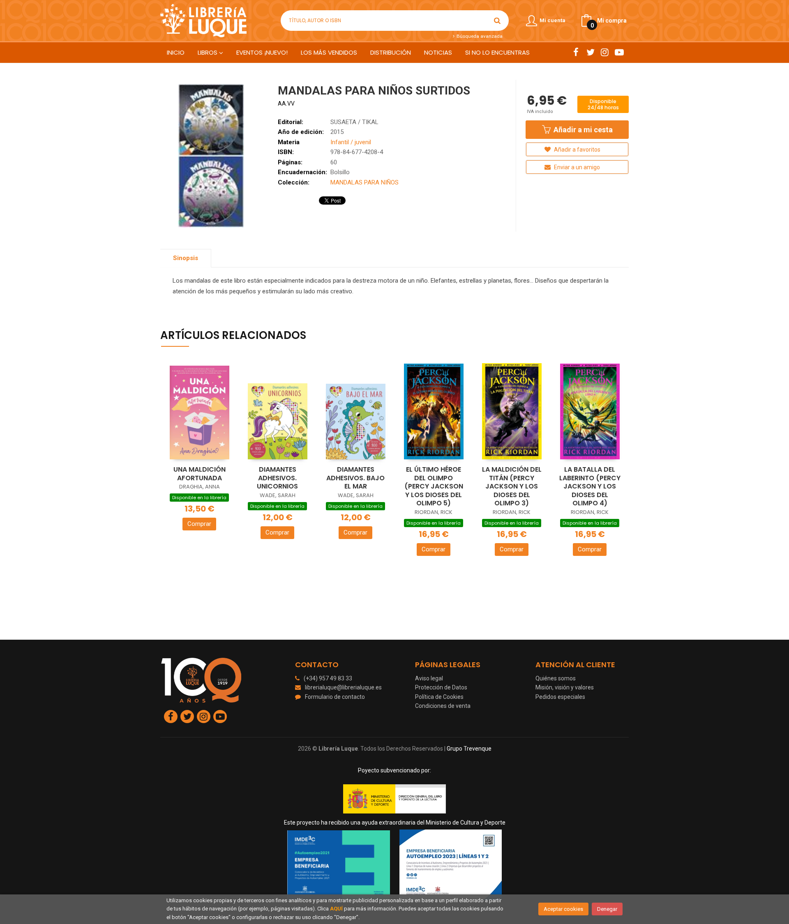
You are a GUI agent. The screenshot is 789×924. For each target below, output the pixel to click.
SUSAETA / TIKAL (354, 122)
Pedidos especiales (560, 697)
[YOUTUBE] (619, 52)
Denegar (607, 909)
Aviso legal (429, 678)
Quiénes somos (555, 678)
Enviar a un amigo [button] (576, 167)
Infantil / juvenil (350, 142)
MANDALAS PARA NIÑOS (364, 182)
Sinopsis (185, 258)
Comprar (199, 524)
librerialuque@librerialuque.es (343, 687)
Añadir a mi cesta (582, 129)
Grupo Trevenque (469, 748)
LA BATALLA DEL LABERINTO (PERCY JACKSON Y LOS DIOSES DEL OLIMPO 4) (590, 486)
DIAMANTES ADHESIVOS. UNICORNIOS (277, 478)
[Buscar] (497, 20)
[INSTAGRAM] (604, 52)
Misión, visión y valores (564, 687)
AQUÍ (336, 909)
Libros (208, 52)
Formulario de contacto (335, 697)
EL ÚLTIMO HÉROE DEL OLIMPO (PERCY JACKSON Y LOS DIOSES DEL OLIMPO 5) (433, 486)
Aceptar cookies (563, 909)
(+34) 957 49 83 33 (328, 678)
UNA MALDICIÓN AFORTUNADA (199, 474)
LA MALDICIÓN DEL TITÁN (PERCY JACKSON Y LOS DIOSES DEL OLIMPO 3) (512, 486)
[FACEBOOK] (576, 52)
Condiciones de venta (443, 706)
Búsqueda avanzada (478, 36)
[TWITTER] (590, 52)
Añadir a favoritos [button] (576, 149)
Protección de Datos (441, 687)
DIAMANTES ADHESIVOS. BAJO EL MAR (355, 478)
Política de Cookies (439, 697)
